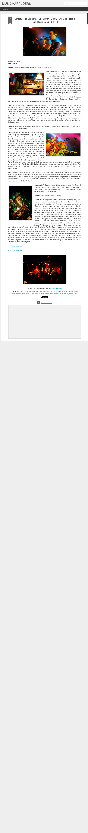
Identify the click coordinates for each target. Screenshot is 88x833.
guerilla (58, 291)
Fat (50, 291)
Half (63, 291)
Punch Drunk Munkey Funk (63, 294)
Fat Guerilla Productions (43, 67)
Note (43, 294)
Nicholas (37, 294)
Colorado (32, 291)
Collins (26, 291)
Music (32, 294)
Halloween (69, 291)
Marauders (25, 294)
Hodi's (76, 291)
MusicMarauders (56, 288)
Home (15, 9)
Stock (75, 294)
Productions (49, 294)
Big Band (20, 291)
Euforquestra (44, 291)
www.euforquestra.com (16, 246)
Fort (54, 291)
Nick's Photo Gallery (15, 250)
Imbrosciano (16, 294)
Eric (37, 291)
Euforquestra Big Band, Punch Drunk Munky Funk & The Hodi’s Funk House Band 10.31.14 (45, 20)
